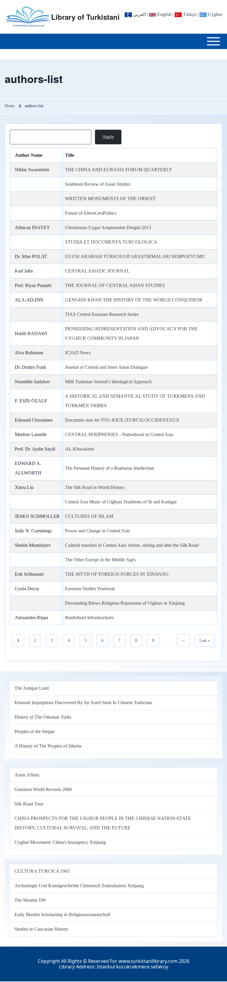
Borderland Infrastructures (89, 617)
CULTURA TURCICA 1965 (42, 871)
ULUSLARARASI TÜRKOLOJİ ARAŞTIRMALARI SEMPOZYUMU (135, 256)
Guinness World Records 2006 (43, 789)
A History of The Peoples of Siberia (47, 745)
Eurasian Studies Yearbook (90, 588)
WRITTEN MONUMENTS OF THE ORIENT (110, 198)
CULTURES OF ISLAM (89, 516)
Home (10, 106)
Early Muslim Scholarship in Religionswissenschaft (62, 914)
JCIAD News (78, 352)
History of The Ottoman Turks (42, 717)
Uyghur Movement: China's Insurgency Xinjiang (60, 842)
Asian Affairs (26, 774)
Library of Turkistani (85, 17)
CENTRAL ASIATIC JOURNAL (97, 270)
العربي (139, 14)
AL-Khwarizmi (79, 448)
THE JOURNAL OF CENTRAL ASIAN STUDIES (115, 285)
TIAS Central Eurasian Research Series (102, 314)
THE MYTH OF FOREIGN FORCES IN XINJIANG (117, 574)
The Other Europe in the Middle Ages (100, 559)
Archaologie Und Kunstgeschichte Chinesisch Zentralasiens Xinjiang (79, 885)
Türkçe (189, 14)
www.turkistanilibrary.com (148, 961)
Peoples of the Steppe (34, 731)
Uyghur (214, 14)
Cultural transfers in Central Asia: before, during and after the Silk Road (132, 545)
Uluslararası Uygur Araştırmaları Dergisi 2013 (108, 227)
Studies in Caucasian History (41, 929)
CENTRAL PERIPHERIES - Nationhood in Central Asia (119, 434)
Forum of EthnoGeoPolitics (90, 213)
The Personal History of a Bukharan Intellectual (109, 468)
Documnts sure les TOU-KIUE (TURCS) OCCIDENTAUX (122, 420)
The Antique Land (31, 688)
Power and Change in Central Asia (97, 530)
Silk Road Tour (28, 803)
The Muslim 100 (30, 900)
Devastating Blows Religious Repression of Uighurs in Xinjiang (125, 603)
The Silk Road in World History (95, 487)
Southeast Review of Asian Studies (97, 184)
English (163, 14)
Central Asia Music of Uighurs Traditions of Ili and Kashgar (121, 501)
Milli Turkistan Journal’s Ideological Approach (108, 381)
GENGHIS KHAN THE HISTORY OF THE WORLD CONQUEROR (133, 299)
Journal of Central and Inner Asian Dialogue (106, 367)
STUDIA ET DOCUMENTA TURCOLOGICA (111, 241)
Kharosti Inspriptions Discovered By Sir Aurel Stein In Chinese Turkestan (83, 702)
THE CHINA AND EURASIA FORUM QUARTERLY (118, 169)
